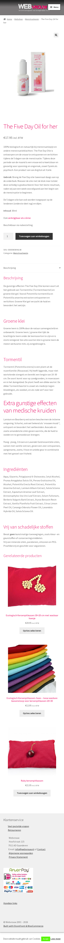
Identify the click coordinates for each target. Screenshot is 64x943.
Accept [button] (45, 939)
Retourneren (14, 830)
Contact (41, 849)
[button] (56, 35)
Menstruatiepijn (32, 19)
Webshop (18, 19)
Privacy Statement (18, 857)
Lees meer (56, 938)
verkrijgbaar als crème (19, 217)
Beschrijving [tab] (9, 267)
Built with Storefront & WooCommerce (23, 925)
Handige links (10, 903)
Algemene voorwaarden (21, 853)
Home (9, 19)
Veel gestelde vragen (18, 826)
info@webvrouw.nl (24, 849)
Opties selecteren (32, 630)
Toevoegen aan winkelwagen (34, 236)
